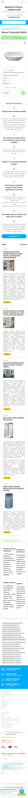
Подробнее (7, 302)
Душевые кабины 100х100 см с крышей (11, 660)
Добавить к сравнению (10, 87)
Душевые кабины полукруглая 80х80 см (12, 635)
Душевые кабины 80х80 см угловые (11, 627)
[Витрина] (25, 42)
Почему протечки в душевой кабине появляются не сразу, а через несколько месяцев (13, 313)
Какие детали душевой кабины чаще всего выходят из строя (13, 488)
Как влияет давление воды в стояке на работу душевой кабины (13, 364)
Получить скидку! (2, 773)
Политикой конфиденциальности (7, 767)
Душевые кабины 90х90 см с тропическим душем (14, 652)
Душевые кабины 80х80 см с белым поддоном (13, 637)
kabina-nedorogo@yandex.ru (15, 15)
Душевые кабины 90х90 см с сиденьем (12, 646)
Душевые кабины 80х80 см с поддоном (12, 629)
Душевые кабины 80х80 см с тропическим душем (14, 642)
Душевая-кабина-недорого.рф (14, 8)
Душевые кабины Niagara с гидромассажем (13, 623)
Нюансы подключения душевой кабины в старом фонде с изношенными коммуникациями (12, 254)
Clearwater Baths (14, 75)
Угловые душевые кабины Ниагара (11, 625)
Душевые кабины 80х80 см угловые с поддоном (13, 633)
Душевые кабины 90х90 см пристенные (12, 658)
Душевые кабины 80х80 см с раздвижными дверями (14, 640)
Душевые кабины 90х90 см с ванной (11, 650)
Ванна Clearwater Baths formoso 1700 (13, 72)
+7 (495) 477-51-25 (14, 17)
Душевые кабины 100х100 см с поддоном (12, 662)
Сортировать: (6, 42)
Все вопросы (14, 236)
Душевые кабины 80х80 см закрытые (11, 631)
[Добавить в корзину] (23, 93)
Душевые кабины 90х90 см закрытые (11, 654)
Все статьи (24, 244)
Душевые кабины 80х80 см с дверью (11, 644)
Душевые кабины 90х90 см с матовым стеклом (13, 648)
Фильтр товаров (7, 38)
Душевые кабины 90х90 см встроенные (12, 656)
